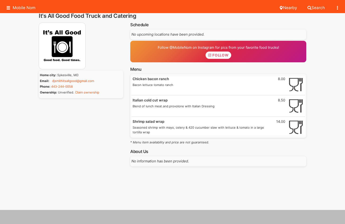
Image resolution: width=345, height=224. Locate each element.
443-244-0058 (62, 86)
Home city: (48, 75)
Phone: (45, 86)
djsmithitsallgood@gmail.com (73, 81)
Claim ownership (87, 92)
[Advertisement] (172, 217)
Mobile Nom (24, 7)
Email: (44, 81)
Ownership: (48, 92)
